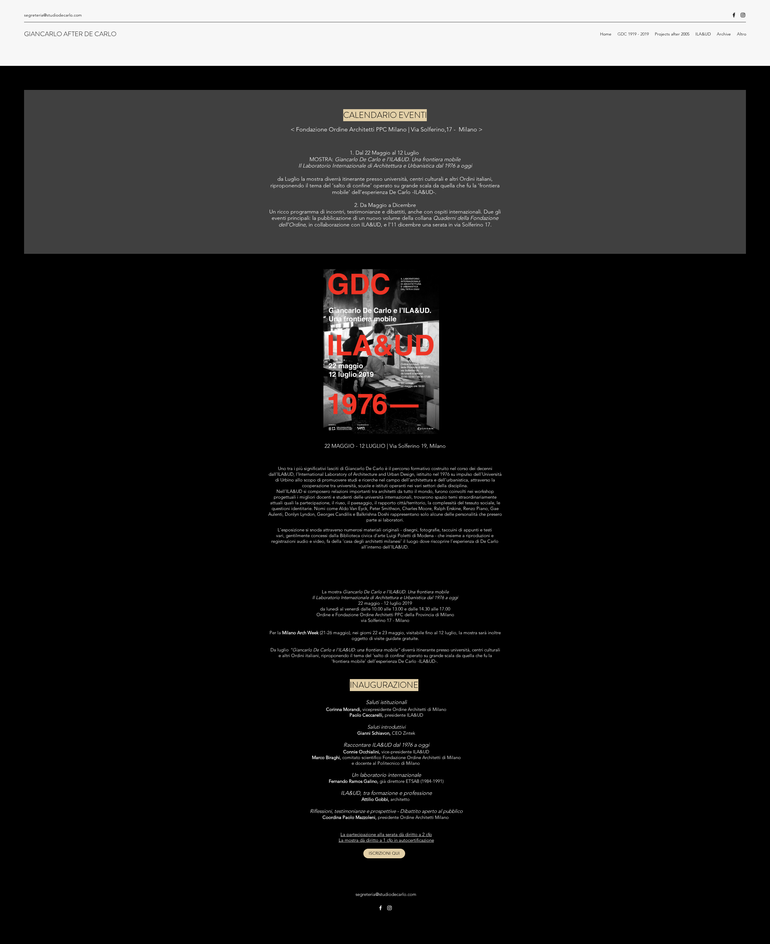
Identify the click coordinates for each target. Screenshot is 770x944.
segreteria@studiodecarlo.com (53, 15)
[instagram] (743, 15)
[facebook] (734, 15)
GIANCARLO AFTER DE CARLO (71, 33)
